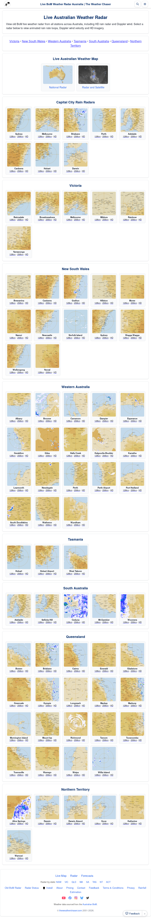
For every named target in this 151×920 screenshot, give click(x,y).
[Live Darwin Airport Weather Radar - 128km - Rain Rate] (75, 807)
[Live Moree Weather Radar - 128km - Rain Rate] (132, 287)
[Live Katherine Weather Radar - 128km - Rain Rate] (132, 807)
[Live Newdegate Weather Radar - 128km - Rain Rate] (47, 474)
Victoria (14, 41)
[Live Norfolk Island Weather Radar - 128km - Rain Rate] (75, 321)
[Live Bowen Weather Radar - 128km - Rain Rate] (19, 655)
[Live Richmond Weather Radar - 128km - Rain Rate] (75, 724)
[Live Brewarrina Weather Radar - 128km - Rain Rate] (19, 287)
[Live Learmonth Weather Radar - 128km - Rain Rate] (19, 474)
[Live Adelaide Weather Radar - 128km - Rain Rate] (132, 120)
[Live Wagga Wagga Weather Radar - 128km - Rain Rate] (132, 321)
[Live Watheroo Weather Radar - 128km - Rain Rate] (47, 509)
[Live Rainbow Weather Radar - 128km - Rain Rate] (132, 203)
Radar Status (32, 887)
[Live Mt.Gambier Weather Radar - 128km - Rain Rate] (104, 606)
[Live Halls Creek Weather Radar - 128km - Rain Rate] (75, 439)
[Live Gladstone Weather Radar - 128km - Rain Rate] (132, 655)
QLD (74, 881)
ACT (108, 881)
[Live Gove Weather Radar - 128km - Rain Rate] (104, 807)
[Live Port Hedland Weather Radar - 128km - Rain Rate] (132, 474)
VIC (66, 881)
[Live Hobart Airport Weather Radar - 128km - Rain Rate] (47, 557)
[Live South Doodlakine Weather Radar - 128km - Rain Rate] (19, 509)
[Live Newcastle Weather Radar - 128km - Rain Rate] (47, 321)
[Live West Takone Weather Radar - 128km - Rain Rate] (75, 557)
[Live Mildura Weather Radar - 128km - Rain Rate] (104, 203)
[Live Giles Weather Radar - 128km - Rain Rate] (47, 439)
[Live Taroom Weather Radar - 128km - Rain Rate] (104, 724)
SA (87, 881)
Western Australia (59, 41)
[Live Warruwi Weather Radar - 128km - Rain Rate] (19, 842)
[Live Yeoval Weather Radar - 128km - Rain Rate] (47, 356)
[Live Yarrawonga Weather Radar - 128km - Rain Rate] (19, 238)
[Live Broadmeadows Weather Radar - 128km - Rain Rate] (47, 203)
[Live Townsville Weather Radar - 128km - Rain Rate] (19, 758)
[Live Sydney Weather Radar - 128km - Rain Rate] (19, 120)
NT (101, 881)
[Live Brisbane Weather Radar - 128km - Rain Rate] (75, 120)
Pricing (69, 887)
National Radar (58, 87)
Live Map (60, 875)
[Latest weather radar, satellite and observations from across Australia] (58, 75)
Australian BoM (89, 904)
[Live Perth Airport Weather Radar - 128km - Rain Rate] (104, 474)
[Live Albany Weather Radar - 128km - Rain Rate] (19, 405)
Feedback (94, 887)
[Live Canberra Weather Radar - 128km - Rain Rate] (19, 155)
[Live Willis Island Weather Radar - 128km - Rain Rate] (104, 758)
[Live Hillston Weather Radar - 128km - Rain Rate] (104, 287)
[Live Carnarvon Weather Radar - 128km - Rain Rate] (75, 405)
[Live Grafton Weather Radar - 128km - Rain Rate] (75, 287)
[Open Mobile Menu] (145, 4)
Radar (74, 875)
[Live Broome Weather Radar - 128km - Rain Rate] (47, 405)
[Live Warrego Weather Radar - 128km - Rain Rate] (47, 758)
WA (81, 881)
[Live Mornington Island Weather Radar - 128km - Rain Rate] (19, 724)
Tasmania (80, 41)
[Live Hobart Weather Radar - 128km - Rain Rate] (47, 155)
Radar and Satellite (93, 87)
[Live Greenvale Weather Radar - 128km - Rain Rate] (19, 689)
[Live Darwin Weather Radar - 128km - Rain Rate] (75, 155)
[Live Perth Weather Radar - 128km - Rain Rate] (104, 120)
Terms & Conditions (113, 887)
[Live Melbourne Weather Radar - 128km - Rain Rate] (47, 120)
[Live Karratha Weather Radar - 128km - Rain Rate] (132, 439)
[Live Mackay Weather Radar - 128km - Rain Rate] (104, 689)
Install (49, 887)
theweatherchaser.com (70, 910)
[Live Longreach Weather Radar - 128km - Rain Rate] (75, 689)
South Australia (99, 41)
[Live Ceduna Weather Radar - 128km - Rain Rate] (75, 606)
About (59, 887)
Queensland (120, 41)
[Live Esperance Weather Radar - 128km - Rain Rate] (132, 405)
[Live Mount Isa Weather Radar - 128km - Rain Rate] (47, 724)
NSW (58, 881)
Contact (81, 887)
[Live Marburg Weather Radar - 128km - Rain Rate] (132, 689)
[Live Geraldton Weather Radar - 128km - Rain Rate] (19, 439)
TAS (94, 881)
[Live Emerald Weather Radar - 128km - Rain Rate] (104, 655)
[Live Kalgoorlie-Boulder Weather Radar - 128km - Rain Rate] (104, 439)
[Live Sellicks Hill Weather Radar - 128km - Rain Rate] (47, 606)
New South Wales (33, 41)
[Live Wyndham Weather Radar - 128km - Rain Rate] (75, 509)
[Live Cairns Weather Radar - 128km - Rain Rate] (75, 655)
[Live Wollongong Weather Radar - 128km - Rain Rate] (19, 356)
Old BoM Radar (13, 887)
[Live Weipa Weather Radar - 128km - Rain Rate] (75, 758)
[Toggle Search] (137, 4)
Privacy (131, 887)
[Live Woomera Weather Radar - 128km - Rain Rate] (132, 606)
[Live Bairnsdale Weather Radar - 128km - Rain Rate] (19, 203)
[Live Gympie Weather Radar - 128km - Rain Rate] (47, 689)
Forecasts (87, 875)
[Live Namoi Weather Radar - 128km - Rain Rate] (19, 321)
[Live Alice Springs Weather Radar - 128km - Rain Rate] (19, 807)
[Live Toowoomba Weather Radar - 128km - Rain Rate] (132, 724)
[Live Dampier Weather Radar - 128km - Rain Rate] (104, 405)
